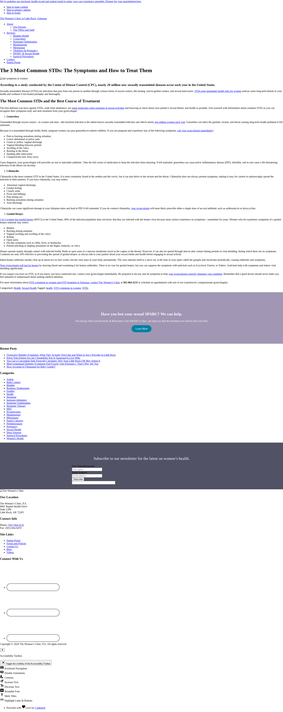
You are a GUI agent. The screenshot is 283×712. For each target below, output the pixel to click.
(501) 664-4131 (16, 525)
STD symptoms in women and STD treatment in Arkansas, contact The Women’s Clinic (74, 282)
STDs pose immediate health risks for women (217, 91)
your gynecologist (140, 208)
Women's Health (15, 438)
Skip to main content (17, 7)
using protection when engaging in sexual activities (98, 108)
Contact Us (12, 546)
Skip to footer (14, 12)
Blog (9, 549)
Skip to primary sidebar (19, 10)
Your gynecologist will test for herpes (19, 265)
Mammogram (13, 414)
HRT (9, 408)
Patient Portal (13, 540)
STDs (85, 288)
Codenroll (40, 707)
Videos (10, 552)
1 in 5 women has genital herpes (16, 219)
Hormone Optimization (18, 403)
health (49, 288)
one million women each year (170, 122)
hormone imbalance (17, 400)
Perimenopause (14, 423)
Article (10, 379)
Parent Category (15, 420)
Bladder (11, 385)
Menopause (13, 417)
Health (17, 288)
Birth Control (13, 382)
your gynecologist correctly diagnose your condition (195, 274)
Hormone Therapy (16, 406)
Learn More (141, 328)
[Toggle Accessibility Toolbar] (2, 650)
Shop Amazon (14, 432)
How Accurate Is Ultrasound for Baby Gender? (31, 366)
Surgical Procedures (17, 435)
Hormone (11, 397)
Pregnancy (12, 426)
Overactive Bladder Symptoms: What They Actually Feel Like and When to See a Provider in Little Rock (61, 355)
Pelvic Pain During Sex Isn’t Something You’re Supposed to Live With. (43, 357)
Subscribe (78, 479)
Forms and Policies (16, 543)
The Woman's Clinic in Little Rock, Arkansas (23, 18)
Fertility (11, 391)
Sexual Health (29, 288)
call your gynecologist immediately (195, 130)
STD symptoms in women (67, 288)
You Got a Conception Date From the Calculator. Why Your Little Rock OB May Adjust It (53, 360)
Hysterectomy (14, 411)
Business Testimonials (18, 388)
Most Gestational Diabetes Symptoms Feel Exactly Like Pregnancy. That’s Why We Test (52, 363)
